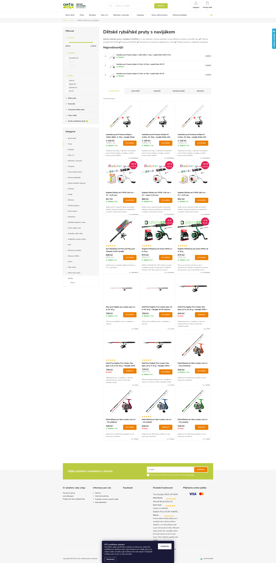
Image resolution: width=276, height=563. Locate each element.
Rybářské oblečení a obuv (77, 222)
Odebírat (201, 470)
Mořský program (73, 206)
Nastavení (110, 559)
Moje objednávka (100, 502)
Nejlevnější (136, 91)
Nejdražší (157, 91)
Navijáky (71, 150)
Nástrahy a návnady (75, 161)
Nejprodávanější (179, 91)
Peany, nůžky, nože (74, 228)
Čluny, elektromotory (75, 172)
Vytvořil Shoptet (208, 559)
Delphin (72, 84)
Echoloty (71, 189)
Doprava (98, 493)
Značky (70, 278)
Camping (71, 166)
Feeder (70, 194)
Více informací (189, 475)
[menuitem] (70, 15)
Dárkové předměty (74, 178)
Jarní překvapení (68, 496)
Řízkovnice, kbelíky (74, 250)
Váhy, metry (72, 267)
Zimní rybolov (72, 211)
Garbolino (73, 88)
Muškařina (71, 217)
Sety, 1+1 (71, 155)
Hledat (161, 6)
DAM (71, 81)
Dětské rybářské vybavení (77, 183)
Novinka (72, 65)
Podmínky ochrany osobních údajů (106, 499)
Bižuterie (71, 200)
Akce (71, 61)
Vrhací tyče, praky (74, 273)
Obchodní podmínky (102, 496)
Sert (71, 91)
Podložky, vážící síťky (75, 234)
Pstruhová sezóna (69, 493)
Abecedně (200, 91)
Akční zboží (72, 138)
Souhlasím (165, 546)
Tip (71, 68)
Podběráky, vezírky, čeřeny (77, 239)
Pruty (70, 144)
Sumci (70, 262)
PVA (69, 245)
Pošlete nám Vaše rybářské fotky (74, 499)
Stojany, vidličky (73, 256)
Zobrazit (201, 315)
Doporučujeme (114, 91)
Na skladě (73, 58)
